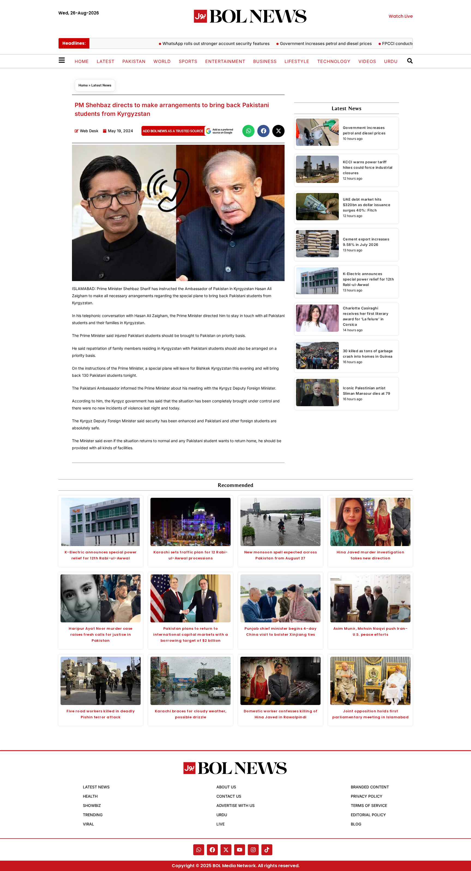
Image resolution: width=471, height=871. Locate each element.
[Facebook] (212, 849)
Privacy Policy (366, 796)
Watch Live (401, 16)
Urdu (391, 61)
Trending (92, 814)
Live (220, 824)
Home (82, 61)
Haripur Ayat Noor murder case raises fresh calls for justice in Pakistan (100, 634)
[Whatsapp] (198, 849)
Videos (367, 61)
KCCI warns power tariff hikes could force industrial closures (367, 167)
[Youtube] (239, 849)
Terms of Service (369, 805)
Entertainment (225, 61)
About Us (226, 787)
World (162, 61)
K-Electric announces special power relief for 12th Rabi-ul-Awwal (368, 279)
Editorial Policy (368, 814)
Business (265, 61)
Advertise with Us (235, 805)
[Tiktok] (266, 849)
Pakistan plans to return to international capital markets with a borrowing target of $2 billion (190, 634)
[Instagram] (253, 849)
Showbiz (92, 805)
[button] (248, 131)
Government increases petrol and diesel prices (308, 43)
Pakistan (134, 61)
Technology (334, 61)
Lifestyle (297, 61)
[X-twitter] (226, 849)
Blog (356, 824)
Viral (88, 824)
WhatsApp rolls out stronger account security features (197, 43)
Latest (105, 61)
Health (90, 796)
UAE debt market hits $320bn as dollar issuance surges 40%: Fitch (367, 204)
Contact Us (228, 796)
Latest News (101, 85)
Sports (188, 61)
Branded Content (370, 787)
